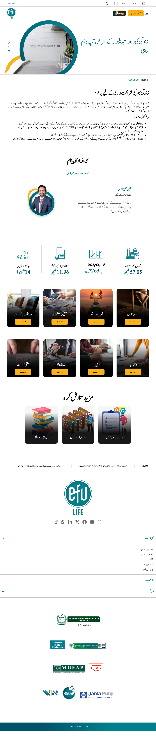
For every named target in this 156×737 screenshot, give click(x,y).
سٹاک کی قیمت (148, 564)
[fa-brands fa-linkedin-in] (70, 523)
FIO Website (85, 625)
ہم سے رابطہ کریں (147, 555)
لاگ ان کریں (134, 13)
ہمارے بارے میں (147, 550)
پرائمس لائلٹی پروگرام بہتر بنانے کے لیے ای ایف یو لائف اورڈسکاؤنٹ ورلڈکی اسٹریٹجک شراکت (75, 466)
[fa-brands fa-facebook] (84, 523)
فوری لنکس (150, 591)
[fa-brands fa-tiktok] (56, 523)
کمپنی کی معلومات (149, 538)
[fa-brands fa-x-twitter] (77, 523)
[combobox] (13, 3)
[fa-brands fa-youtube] (92, 523)
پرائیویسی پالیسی (148, 569)
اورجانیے (133, 322)
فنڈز (151, 559)
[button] (9, 43)
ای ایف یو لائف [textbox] (12, 3)
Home (144, 79)
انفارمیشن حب (149, 580)
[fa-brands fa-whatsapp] (63, 523)
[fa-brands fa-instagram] (99, 523)
